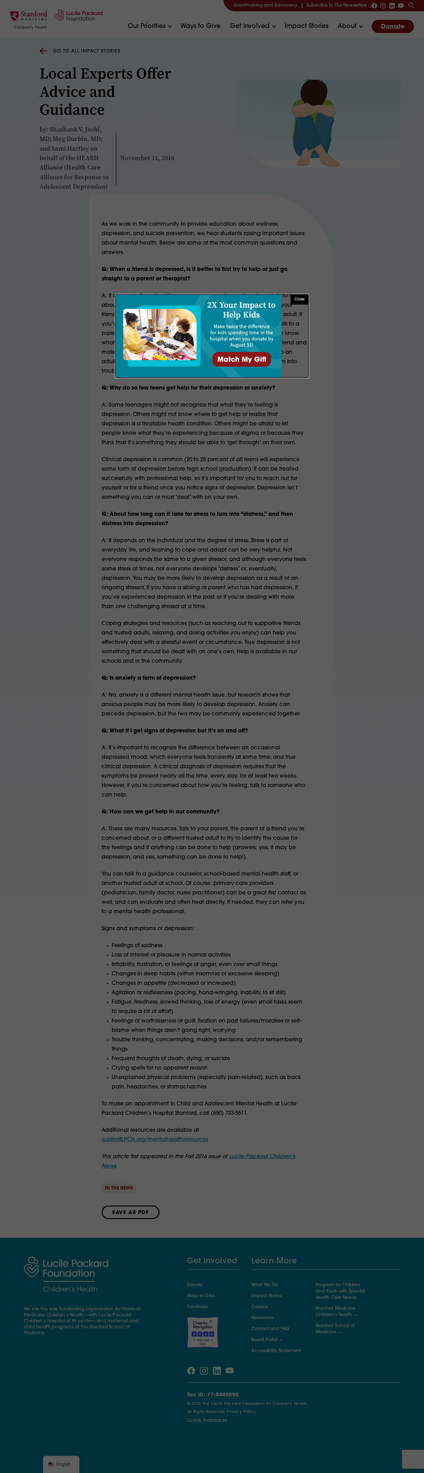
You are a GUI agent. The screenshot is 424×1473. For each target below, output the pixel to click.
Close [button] (299, 299)
